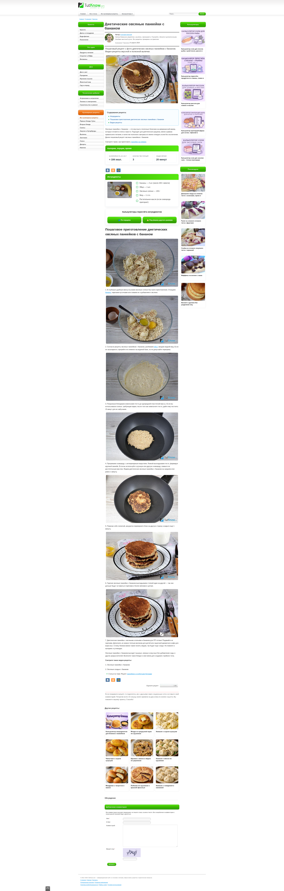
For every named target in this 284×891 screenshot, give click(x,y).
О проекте (83, 880)
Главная (83, 14)
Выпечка (95, 19)
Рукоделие (84, 75)
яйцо (156, 347)
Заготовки (83, 138)
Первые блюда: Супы (87, 121)
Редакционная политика (87, 882)
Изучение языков (86, 79)
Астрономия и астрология (89, 98)
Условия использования (114, 884)
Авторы (89, 880)
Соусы (82, 141)
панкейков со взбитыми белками (139, 674)
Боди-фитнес (84, 36)
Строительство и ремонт (89, 105)
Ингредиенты (115, 116)
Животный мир (85, 82)
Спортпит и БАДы (86, 56)
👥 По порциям (124, 220)
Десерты (83, 144)
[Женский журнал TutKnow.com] (91, 5)
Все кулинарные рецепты (109, 14)
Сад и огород (84, 85)
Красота (83, 30)
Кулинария (88, 19)
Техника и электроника (88, 101)
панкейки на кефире (138, 142)
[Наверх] (47, 888)
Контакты (95, 880)
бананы (108, 292)
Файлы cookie (103, 884)
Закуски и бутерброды (88, 131)
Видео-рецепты (116, 122)
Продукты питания (86, 52)
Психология (84, 40)
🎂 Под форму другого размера (160, 220)
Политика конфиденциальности (89, 884)
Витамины (83, 59)
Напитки (83, 147)
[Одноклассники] (113, 170)
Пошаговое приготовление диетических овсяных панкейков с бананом (137, 119)
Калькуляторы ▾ (127, 14)
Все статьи (93, 14)
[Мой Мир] (118, 170)
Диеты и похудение (87, 33)
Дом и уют (83, 72)
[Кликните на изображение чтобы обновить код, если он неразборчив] (132, 856)
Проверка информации (101, 882)
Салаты (82, 128)
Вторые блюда (85, 124)
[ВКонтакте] (108, 170)
